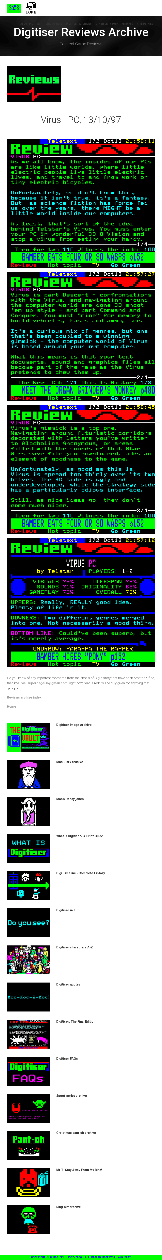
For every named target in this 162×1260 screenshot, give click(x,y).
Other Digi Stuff (106, 23)
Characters (53, 23)
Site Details (145, 23)
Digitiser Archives (78, 23)
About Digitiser (30, 23)
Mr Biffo (127, 23)
